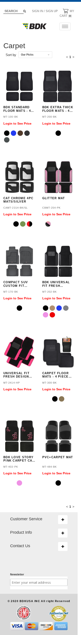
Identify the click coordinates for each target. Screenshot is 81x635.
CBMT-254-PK (51, 207)
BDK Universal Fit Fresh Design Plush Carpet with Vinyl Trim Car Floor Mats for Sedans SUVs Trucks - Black (57, 284)
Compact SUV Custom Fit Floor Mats (15, 284)
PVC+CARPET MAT (57, 457)
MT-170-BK (10, 291)
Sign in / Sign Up (45, 11)
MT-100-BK (10, 116)
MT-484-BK (49, 466)
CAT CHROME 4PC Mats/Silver (18, 200)
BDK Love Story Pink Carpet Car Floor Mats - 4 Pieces (19, 459)
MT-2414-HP (11, 382)
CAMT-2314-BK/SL (15, 207)
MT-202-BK (49, 291)
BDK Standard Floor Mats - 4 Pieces (17, 109)
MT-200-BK (49, 116)
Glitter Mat (53, 198)
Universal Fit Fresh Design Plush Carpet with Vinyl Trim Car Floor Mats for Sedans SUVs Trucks (18, 374)
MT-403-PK (10, 466)
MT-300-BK (49, 382)
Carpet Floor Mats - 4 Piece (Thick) (55, 374)
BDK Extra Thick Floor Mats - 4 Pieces (57, 109)
